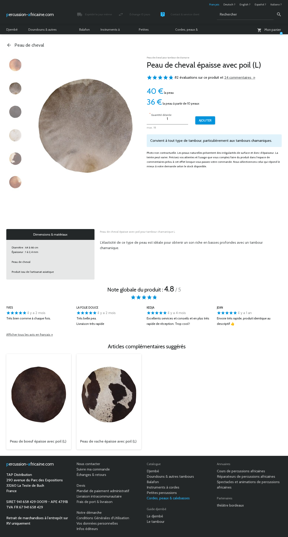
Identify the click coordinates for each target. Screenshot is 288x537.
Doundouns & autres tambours (42, 31)
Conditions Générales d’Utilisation (102, 518)
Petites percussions (147, 31)
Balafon (84, 30)
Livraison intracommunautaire (99, 496)
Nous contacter (88, 464)
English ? (245, 4)
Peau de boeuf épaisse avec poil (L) (38, 441)
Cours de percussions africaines (241, 471)
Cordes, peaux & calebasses (186, 31)
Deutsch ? (229, 4)
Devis (80, 485)
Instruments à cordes (110, 31)
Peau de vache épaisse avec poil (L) (108, 441)
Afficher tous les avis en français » (29, 335)
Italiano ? (276, 4)
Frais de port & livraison (94, 502)
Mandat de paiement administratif (102, 491)
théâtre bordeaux (230, 505)
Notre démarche (89, 512)
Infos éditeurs (87, 529)
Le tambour (155, 521)
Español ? (260, 4)
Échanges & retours (91, 475)
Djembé (12, 30)
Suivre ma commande (93, 469)
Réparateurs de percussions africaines (246, 476)
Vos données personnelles (97, 523)
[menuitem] (15, 65)
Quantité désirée (160, 114)
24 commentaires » (239, 77)
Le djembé (155, 516)
